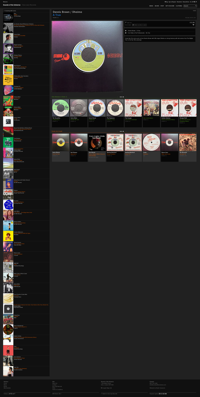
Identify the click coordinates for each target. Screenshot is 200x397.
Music (151, 6)
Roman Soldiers (111, 154)
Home (5, 383)
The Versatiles (56, 118)
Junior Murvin (56, 152)
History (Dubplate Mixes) (168, 119)
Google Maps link (107, 388)
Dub (195, 17)
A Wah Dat (92, 119)
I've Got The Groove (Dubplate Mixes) (185, 120)
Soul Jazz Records (57, 386)
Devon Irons (165, 152)
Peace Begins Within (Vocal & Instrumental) (97, 154)
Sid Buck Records (93, 157)
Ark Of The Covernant (131, 119)
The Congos (128, 118)
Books (157, 6)
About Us (54, 383)
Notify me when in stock (140, 25)
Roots (191, 17)
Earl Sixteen (74, 152)
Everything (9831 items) (10, 10)
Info (191, 2)
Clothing (179, 6)
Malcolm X (73, 154)
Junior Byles (74, 118)
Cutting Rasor (56, 119)
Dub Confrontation (148, 118)
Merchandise (7, 388)
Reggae (187, 17)
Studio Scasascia (160, 388)
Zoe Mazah (92, 152)
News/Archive (186, 2)
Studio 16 (55, 17)
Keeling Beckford (111, 152)
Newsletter (179, 2)
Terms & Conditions (57, 389)
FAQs (53, 388)
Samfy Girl (128, 154)
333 (144, 155)
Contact (54, 385)
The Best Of (183, 154)
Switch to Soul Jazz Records (109, 393)
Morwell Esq (183, 155)
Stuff (162, 6)
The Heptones (111, 118)
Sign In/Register (172, 2)
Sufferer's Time (111, 119)
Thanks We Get (75, 119)
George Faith (183, 118)
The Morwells (183, 152)
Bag (167, 2)
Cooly (144, 152)
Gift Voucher (170, 6)
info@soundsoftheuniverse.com (158, 385)
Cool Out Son (56, 154)
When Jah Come (166, 154)
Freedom (145, 154)
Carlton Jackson (166, 118)
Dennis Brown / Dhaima (67, 12)
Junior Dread (92, 118)
